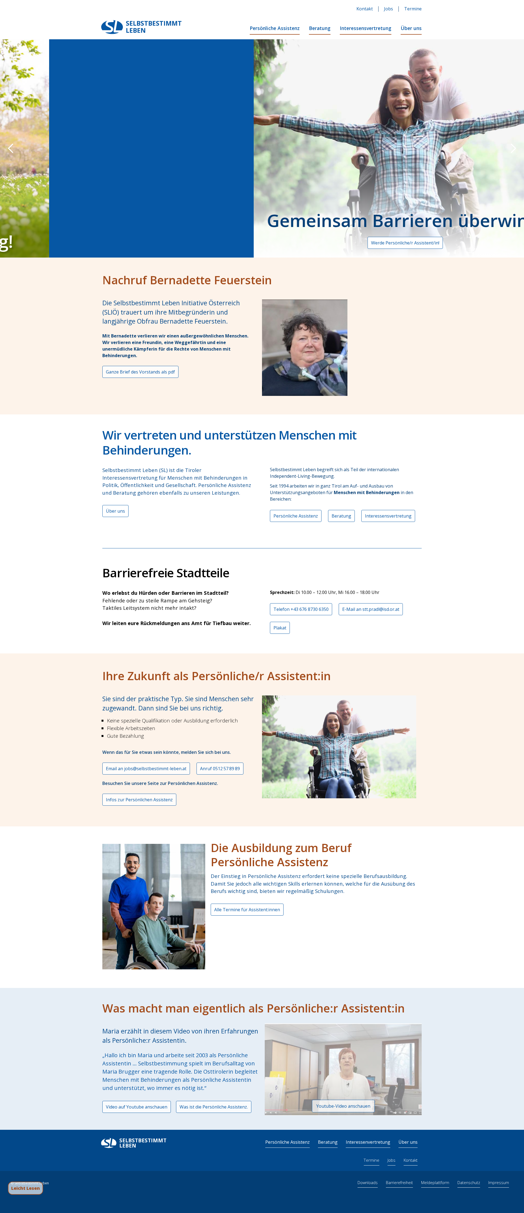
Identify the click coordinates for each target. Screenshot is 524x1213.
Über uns (411, 28)
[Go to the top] (509, 1188)
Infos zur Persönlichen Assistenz (139, 800)
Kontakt (364, 9)
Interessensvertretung (365, 28)
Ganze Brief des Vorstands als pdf (140, 372)
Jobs (388, 9)
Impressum (498, 1182)
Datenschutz (468, 1182)
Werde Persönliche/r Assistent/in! (254, 243)
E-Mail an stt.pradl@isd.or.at (370, 609)
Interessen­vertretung (368, 1142)
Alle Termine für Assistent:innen (247, 910)
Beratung (320, 28)
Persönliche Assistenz (275, 28)
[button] (11, 148)
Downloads (368, 1182)
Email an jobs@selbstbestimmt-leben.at (146, 769)
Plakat (279, 628)
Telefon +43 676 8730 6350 (301, 609)
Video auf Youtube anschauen (136, 1107)
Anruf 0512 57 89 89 (220, 769)
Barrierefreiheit (399, 1182)
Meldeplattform (435, 1182)
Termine (413, 9)
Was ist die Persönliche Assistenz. (214, 1107)
